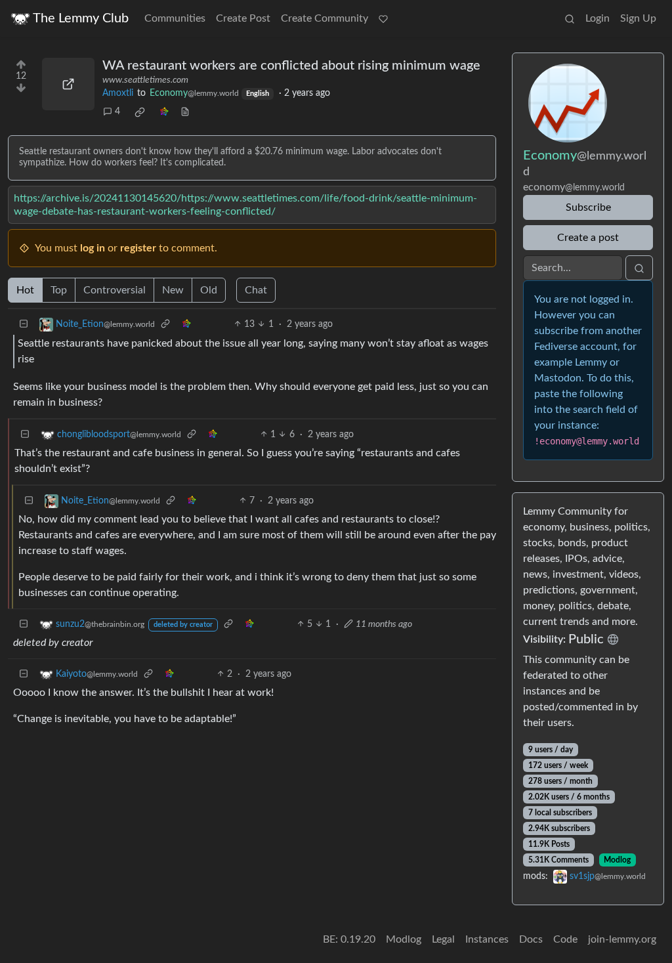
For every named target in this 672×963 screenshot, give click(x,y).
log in (92, 248)
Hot (25, 290)
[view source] (185, 111)
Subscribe (588, 207)
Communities (174, 18)
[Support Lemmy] (383, 18)
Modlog (617, 860)
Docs (531, 939)
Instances (487, 939)
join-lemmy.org (622, 939)
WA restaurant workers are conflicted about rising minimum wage (291, 65)
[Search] (569, 18)
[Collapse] (23, 324)
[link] (140, 112)
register (138, 248)
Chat (256, 290)
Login (597, 18)
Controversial (114, 290)
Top (59, 290)
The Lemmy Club (81, 18)
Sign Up (638, 18)
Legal (443, 939)
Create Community (324, 18)
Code (565, 939)
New (173, 290)
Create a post (588, 237)
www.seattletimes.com (145, 80)
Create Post (243, 18)
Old (208, 290)
